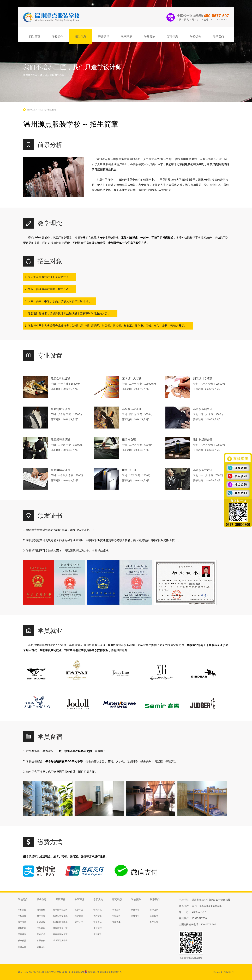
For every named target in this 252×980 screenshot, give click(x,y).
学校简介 (57, 36)
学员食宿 (41, 940)
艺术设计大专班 (60, 940)
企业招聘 (97, 928)
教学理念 (41, 916)
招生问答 (154, 922)
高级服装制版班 (60, 934)
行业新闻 (116, 916)
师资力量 (22, 947)
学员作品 (97, 909)
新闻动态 (172, 36)
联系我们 (218, 36)
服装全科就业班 (60, 909)
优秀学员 (97, 916)
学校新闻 (116, 909)
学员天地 (149, 36)
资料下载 (97, 934)
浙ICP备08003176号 (73, 972)
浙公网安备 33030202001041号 (105, 972)
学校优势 (195, 36)
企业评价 (135, 916)
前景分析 (41, 909)
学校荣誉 (22, 934)
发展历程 (22, 928)
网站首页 (34, 36)
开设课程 (103, 36)
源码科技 (229, 972)
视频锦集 (116, 922)
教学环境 (126, 36)
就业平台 (135, 909)
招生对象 (41, 928)
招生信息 (80, 36)
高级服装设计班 (60, 928)
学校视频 (22, 916)
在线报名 (154, 916)
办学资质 (22, 922)
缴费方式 (41, 947)
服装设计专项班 (60, 916)
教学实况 (79, 916)
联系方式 (154, 909)
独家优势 (22, 940)
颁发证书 (41, 934)
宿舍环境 (79, 922)
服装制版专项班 (60, 922)
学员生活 (97, 922)
